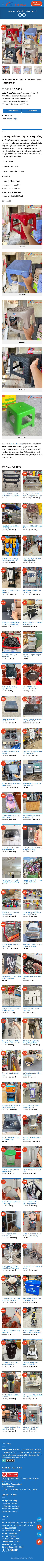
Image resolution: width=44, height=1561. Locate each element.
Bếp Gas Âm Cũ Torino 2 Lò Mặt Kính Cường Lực (10, 849)
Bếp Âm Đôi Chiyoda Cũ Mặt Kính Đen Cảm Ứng (10, 1138)
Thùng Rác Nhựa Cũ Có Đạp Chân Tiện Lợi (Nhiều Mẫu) (10, 559)
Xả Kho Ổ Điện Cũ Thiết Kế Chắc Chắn (31, 1009)
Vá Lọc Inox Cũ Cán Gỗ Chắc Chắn (32, 1170)
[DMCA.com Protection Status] (8, 1460)
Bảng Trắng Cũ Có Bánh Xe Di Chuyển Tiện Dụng (32, 752)
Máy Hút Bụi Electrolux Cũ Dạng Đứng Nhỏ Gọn (31, 1203)
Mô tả (4, 131)
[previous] (5, 44)
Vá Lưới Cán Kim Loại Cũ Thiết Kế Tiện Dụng (11, 1203)
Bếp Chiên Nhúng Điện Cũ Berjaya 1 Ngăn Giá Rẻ (31, 1042)
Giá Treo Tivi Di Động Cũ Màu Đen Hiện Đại (11, 591)
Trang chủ (11, 11)
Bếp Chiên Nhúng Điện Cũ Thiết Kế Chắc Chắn (31, 1363)
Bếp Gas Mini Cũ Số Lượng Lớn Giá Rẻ (32, 1267)
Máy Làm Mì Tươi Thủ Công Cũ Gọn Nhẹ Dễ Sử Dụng (32, 945)
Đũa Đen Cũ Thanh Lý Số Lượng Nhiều (9, 655)
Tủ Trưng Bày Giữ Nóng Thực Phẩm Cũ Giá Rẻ (11, 945)
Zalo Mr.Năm (31, 111)
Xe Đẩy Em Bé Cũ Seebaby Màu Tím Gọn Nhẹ (31, 1106)
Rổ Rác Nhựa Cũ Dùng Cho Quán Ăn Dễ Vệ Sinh (10, 1363)
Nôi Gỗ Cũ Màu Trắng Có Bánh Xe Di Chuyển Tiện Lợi (32, 1396)
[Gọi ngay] (39, 1542)
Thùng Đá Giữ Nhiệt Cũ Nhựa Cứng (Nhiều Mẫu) (32, 1299)
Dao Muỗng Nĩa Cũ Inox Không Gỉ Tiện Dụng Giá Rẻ (11, 977)
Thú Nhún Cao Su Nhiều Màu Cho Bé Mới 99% (10, 913)
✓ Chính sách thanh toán (10, 1509)
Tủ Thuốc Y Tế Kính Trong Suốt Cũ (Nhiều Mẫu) (31, 1428)
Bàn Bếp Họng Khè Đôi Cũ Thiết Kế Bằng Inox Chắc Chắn (32, 495)
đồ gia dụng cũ (16, 444)
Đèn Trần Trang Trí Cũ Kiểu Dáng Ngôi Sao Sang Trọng (10, 881)
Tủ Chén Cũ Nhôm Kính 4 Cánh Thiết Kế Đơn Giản (11, 1235)
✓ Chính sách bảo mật (10, 1511)
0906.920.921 (14, 1542)
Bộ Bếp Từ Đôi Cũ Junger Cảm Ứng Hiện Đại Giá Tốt (32, 720)
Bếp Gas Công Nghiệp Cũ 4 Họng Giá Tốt (10, 752)
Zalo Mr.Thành (12, 111)
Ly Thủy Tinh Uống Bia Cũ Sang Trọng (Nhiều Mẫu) (32, 849)
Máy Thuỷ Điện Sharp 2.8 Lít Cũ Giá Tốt (10, 1396)
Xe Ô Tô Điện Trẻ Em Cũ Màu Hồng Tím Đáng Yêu (11, 816)
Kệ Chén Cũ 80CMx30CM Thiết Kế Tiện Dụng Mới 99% (10, 495)
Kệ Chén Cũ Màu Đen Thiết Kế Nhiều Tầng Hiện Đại (11, 1428)
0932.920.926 (14, 1539)
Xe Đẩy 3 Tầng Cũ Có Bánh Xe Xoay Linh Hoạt (32, 623)
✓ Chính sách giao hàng (10, 1506)
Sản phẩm (20, 11)
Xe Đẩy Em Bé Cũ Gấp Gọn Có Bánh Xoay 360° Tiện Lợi (32, 1235)
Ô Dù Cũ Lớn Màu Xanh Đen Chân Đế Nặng (10, 527)
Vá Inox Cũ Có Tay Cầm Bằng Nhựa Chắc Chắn (11, 1331)
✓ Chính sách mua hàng (10, 1503)
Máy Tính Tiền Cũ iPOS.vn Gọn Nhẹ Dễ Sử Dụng (11, 784)
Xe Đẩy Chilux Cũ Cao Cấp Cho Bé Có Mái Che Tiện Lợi (11, 1299)
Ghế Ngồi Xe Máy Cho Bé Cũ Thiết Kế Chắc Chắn (10, 1009)
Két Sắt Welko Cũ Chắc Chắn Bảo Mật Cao (32, 591)
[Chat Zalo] (39, 1534)
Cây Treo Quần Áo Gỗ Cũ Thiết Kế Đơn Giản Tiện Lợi (32, 559)
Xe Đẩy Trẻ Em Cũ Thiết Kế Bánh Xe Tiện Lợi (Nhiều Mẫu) (32, 1331)
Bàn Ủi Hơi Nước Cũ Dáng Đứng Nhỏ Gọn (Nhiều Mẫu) (10, 1267)
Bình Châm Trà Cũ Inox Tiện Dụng (10, 1074)
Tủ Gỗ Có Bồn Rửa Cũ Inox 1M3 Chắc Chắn (31, 816)
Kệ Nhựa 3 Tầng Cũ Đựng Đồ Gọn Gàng (32, 655)
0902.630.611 (14, 1528)
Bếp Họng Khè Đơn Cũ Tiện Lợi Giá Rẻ (32, 527)
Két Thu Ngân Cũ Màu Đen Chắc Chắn (10, 720)
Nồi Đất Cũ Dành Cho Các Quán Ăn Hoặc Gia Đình (31, 688)
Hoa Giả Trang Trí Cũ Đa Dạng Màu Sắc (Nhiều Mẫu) (32, 881)
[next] (39, 44)
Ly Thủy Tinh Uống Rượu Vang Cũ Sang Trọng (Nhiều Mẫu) (11, 623)
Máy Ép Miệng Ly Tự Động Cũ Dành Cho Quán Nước (11, 1106)
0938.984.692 (13, 1533)
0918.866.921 (14, 1536)
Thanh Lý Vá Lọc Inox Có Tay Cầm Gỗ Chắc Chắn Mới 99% (11, 1042)
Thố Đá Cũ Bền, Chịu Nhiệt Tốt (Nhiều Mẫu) (32, 1074)
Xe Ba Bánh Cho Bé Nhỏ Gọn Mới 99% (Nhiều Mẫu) (32, 913)
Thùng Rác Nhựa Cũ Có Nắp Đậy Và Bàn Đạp (10, 1170)
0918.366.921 (15, 1531)
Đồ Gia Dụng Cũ (31, 11)
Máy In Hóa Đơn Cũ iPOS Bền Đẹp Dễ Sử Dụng (32, 784)
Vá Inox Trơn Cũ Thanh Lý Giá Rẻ (32, 977)
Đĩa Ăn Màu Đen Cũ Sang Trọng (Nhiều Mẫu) (9, 688)
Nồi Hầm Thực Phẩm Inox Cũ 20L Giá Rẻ (32, 1138)
